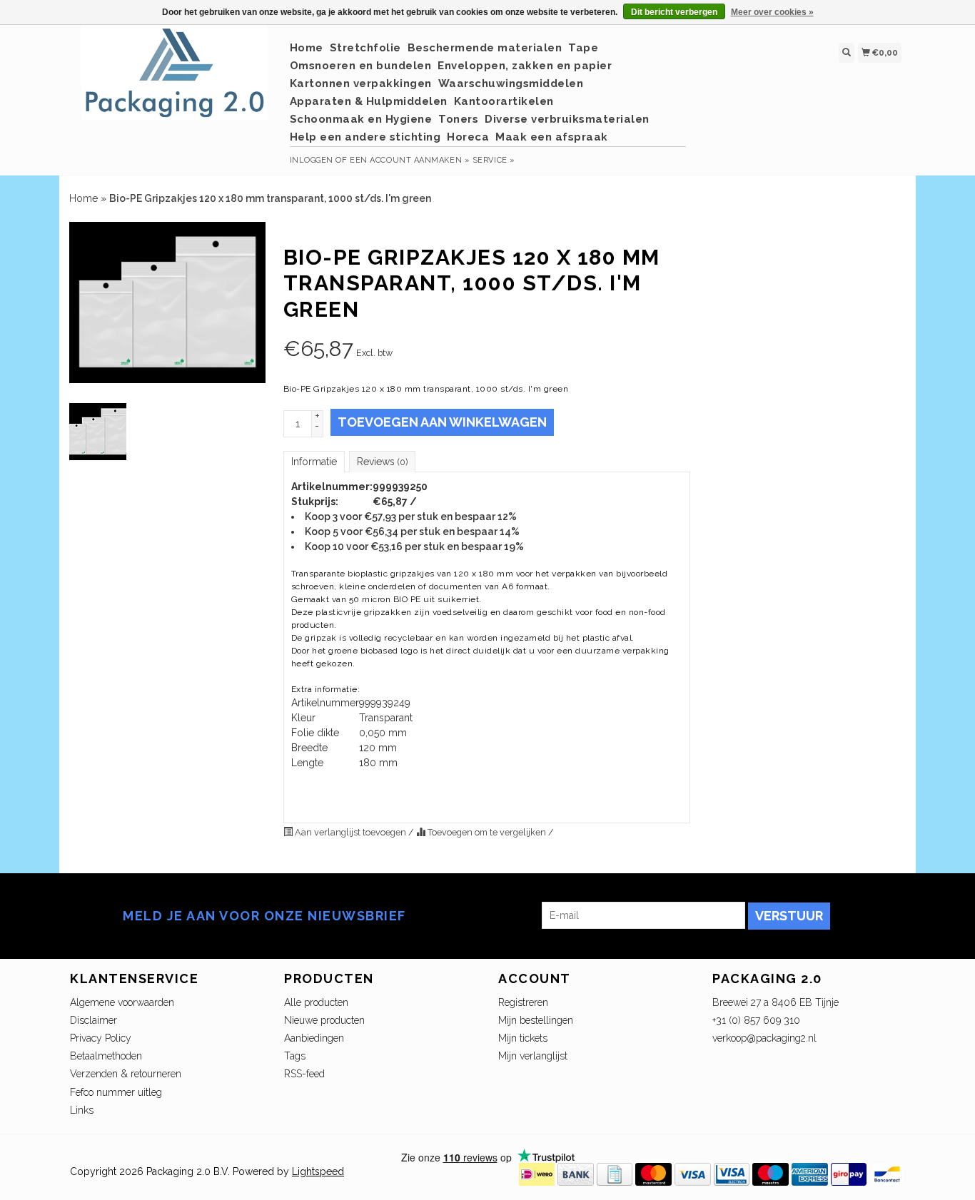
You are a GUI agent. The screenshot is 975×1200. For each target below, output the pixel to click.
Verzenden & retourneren (125, 1073)
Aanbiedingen (314, 1038)
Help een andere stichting (365, 137)
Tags (294, 1056)
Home (306, 47)
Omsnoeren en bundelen (361, 65)
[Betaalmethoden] (537, 1173)
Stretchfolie (365, 47)
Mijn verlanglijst (532, 1056)
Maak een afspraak (551, 137)
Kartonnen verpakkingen (361, 83)
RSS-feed (304, 1073)
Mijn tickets (522, 1038)
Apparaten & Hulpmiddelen (369, 101)
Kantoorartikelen (504, 101)
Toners (458, 119)
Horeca (468, 137)
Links (82, 1110)
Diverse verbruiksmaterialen (567, 119)
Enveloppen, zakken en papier (525, 65)
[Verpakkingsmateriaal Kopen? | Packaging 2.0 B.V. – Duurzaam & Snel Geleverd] (174, 79)
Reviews (382, 461)
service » (494, 160)
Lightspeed (318, 1171)
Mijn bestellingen (535, 1020)
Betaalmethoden (106, 1056)
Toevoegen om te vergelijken (486, 832)
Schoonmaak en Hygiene (361, 119)
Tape (583, 47)
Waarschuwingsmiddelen (511, 83)
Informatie (314, 461)
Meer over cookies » (772, 12)
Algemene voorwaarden (122, 1002)
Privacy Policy (100, 1038)
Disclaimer (93, 1020)
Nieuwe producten (324, 1020)
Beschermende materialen (485, 47)
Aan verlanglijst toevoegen (350, 832)
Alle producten (316, 1002)
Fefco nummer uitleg (116, 1092)
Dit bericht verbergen (674, 12)
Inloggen (311, 160)
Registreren (523, 1002)
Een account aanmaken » (410, 160)
